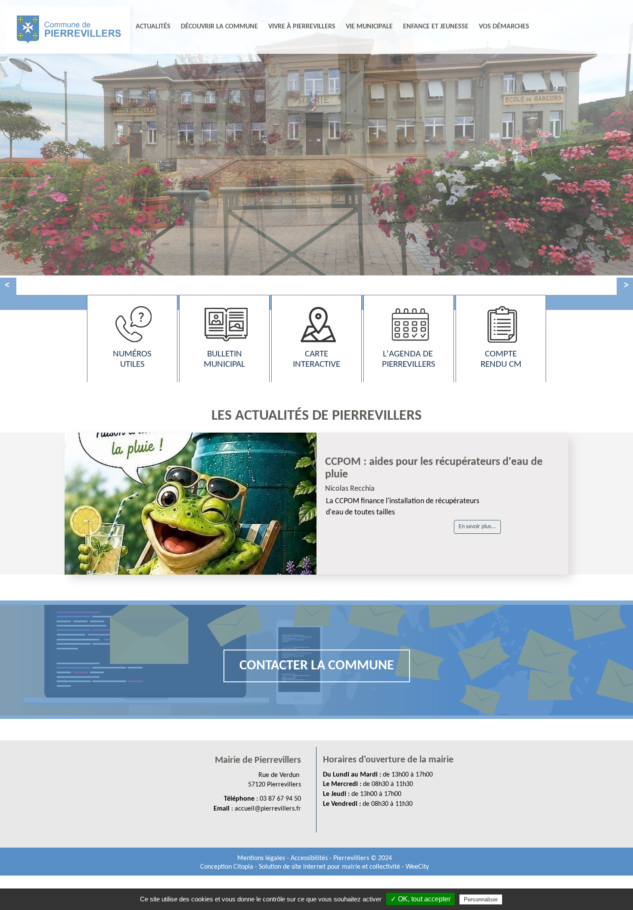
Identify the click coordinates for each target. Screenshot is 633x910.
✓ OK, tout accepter (420, 899)
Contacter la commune (316, 666)
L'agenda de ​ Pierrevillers (408, 359)
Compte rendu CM (501, 359)
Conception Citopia (226, 867)
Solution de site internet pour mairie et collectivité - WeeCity (344, 867)
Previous (8, 286)
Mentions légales (262, 858)
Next (625, 286)
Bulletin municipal (224, 359)
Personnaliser (481, 899)
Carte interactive (316, 359)
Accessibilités (310, 858)
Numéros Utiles (132, 359)
